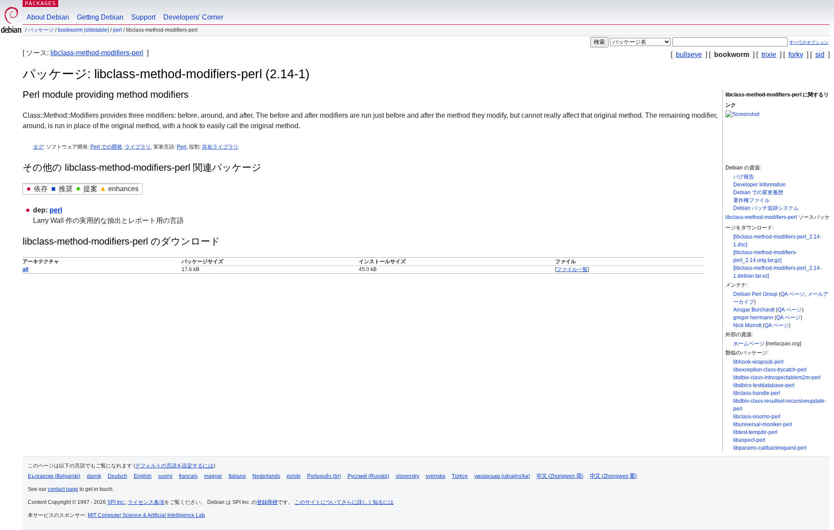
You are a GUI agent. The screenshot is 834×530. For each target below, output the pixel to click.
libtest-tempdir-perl (755, 432)
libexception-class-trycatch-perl (770, 370)
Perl (181, 147)
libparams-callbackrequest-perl (770, 448)
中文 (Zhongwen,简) (559, 476)
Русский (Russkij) (368, 476)
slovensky (407, 476)
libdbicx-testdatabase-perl (763, 385)
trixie (768, 54)
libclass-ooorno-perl (757, 417)
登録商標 (267, 502)
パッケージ (41, 30)
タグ (38, 147)
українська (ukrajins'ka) (502, 476)
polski (294, 476)
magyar (213, 476)
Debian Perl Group (755, 294)
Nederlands (266, 476)
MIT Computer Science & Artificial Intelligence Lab (146, 515)
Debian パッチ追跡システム (766, 208)
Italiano (237, 476)
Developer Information (759, 185)
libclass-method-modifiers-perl (96, 52)
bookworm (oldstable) (83, 30)
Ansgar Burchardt (753, 310)
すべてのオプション (808, 42)
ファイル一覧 (572, 269)
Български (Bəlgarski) (54, 476)
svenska (435, 476)
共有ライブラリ (220, 147)
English (143, 476)
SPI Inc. (116, 502)
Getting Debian (100, 17)
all (25, 269)
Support (143, 17)
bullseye (689, 54)
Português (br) (324, 476)
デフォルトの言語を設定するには (174, 466)
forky (795, 54)
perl (117, 30)
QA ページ (793, 294)
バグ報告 (743, 177)
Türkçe (460, 476)
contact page (63, 489)
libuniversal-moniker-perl (762, 424)
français (188, 476)
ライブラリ (138, 147)
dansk (94, 476)
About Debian (47, 17)
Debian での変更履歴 (758, 192)
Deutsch (117, 476)
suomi (165, 476)
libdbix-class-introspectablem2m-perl (777, 377)
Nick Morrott (747, 325)
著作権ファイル (751, 200)
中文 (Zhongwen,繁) (613, 476)
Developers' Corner (193, 17)
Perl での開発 (106, 147)
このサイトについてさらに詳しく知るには (344, 502)
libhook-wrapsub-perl (758, 362)
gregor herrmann (753, 318)
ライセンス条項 (146, 502)
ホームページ (748, 344)
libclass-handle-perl (756, 393)
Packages (40, 3)
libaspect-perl (749, 440)
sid (819, 54)
